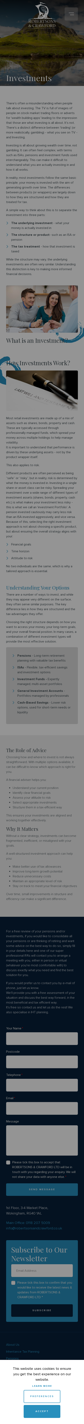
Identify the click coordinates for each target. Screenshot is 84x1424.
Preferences (42, 1396)
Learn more (42, 1386)
